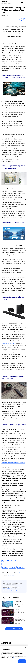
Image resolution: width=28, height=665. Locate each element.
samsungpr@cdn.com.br (9, 588)
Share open (24, 19)
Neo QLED (5, 564)
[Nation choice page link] (22, 2)
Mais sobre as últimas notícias (13, 629)
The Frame (12, 567)
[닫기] (25, 647)
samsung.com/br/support (9, 586)
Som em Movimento (15, 564)
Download (20, 19)
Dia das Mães (14, 561)
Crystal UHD (5, 561)
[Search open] (18, 2)
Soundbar (5, 567)
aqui (14, 657)
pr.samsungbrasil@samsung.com (11, 590)
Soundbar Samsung (7, 343)
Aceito (22, 661)
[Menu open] (25, 2)
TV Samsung (20, 567)
